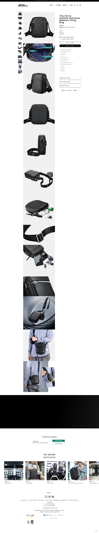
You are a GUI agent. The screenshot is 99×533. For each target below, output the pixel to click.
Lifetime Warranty (64, 85)
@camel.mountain (49, 457)
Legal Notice (64, 500)
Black (61, 33)
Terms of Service (32, 500)
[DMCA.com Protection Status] (28, 522)
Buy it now (70, 46)
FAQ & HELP (49, 502)
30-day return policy (64, 81)
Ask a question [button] (58, 443)
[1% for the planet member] (32, 522)
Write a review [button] (58, 440)
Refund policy (41, 500)
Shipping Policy (56, 500)
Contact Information (73, 500)
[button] (20, 523)
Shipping (61, 27)
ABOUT (65, 5)
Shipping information (65, 78)
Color (60, 30)
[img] (30, 518)
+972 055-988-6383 (50, 505)
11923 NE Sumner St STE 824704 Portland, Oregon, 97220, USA (49, 510)
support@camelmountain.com (50, 508)
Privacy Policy (24, 500)
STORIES (58, 5)
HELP (71, 5)
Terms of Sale (48, 500)
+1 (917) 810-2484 (50, 504)
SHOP (51, 5)
